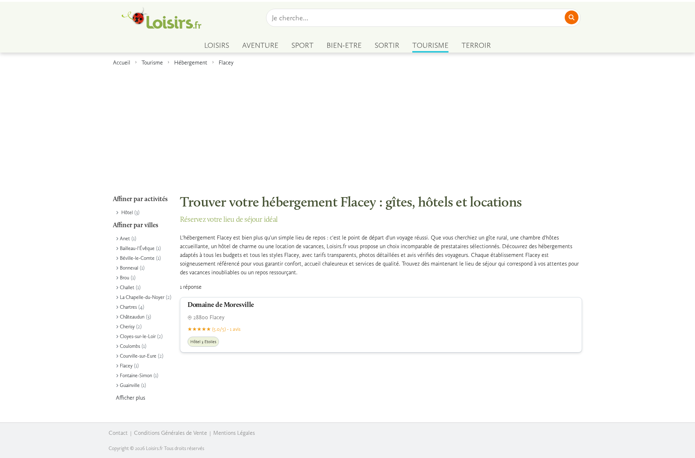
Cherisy (127, 327)
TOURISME (430, 45)
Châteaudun (132, 317)
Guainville (130, 385)
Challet (127, 287)
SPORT (302, 45)
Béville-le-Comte (137, 258)
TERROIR (476, 45)
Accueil (121, 62)
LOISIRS (216, 45)
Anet (125, 239)
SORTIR (387, 45)
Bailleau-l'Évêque (137, 248)
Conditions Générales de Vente (170, 432)
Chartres (128, 307)
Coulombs (130, 346)
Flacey (226, 62)
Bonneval (129, 268)
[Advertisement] (347, 126)
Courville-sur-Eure (138, 356)
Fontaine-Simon (136, 375)
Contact (118, 432)
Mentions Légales (234, 432)
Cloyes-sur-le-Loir (138, 336)
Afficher (130, 397)
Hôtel (127, 212)
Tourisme (152, 62)
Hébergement (190, 62)
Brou (124, 278)
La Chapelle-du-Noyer (142, 297)
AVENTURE (260, 45)
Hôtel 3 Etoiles (203, 341)
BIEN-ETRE (344, 45)
